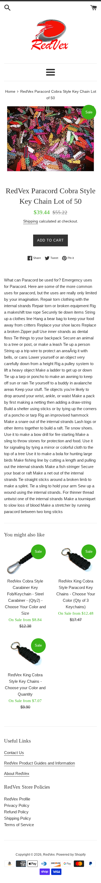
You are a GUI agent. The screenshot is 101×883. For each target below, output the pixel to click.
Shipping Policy (17, 818)
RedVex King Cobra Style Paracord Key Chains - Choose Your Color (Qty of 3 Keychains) (75, 594)
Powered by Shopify (71, 854)
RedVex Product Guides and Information (39, 763)
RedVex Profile (17, 799)
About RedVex (16, 773)
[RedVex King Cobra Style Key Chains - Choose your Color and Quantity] (25, 653)
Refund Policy (16, 812)
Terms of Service (19, 824)
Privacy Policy (16, 805)
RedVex (49, 854)
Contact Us (14, 752)
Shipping (30, 221)
